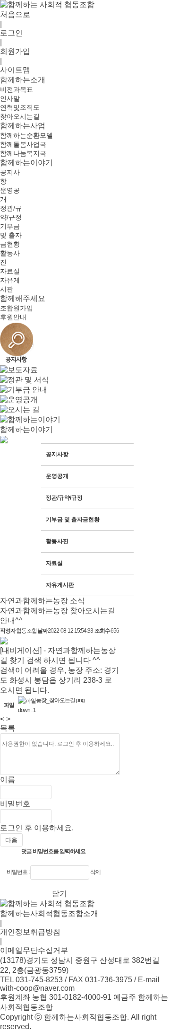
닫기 (59, 894)
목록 (7, 728)
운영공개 (57, 476)
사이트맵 (15, 70)
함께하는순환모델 (26, 135)
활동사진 (57, 541)
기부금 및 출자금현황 (11, 235)
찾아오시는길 (20, 116)
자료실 (10, 271)
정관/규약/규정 (64, 497)
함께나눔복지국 (23, 153)
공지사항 (57, 454)
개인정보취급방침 (30, 932)
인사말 (10, 98)
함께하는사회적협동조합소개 (49, 913)
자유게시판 (60, 585)
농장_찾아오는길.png (60, 700)
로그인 (11, 33)
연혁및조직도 (20, 107)
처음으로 (15, 14)
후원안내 (13, 317)
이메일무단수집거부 (34, 950)
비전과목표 (16, 89)
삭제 (95, 872)
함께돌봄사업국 (23, 144)
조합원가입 (16, 308)
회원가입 (15, 51)
